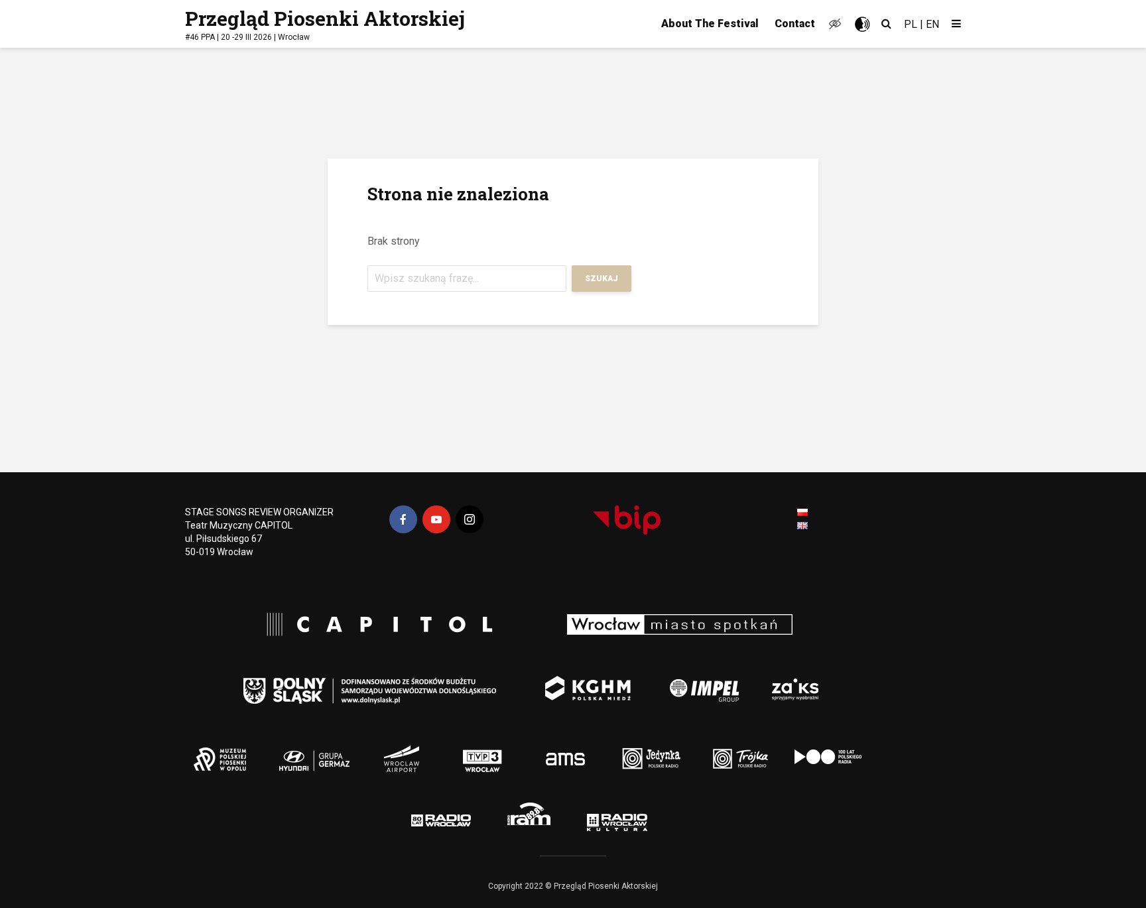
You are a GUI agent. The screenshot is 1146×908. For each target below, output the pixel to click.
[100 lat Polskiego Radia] (810, 749)
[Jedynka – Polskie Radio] (628, 749)
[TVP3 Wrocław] (504, 749)
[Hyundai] (304, 749)
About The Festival (710, 23)
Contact (795, 23)
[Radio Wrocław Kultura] (650, 816)
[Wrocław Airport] (443, 749)
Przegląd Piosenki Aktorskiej (325, 18)
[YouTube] (436, 519)
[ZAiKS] (800, 680)
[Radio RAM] (534, 816)
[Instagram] (469, 519)
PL (910, 24)
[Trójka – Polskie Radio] (712, 749)
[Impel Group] (683, 680)
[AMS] (559, 749)
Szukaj (601, 278)
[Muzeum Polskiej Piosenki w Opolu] (227, 749)
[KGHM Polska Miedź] (577, 680)
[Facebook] (403, 519)
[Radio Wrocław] (420, 816)
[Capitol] (373, 626)
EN (932, 24)
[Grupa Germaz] (373, 749)
